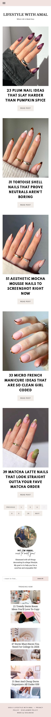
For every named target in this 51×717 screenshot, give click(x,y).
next (37, 513)
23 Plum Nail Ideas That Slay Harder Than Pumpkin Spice (25, 95)
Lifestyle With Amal (23, 707)
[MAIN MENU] (4, 3)
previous (10, 507)
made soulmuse (25, 712)
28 (29, 514)
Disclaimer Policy (29, 710)
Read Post (25, 108)
